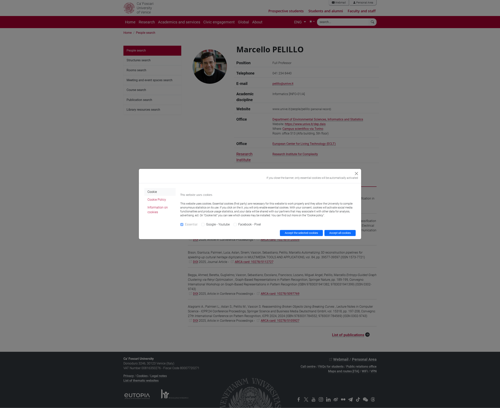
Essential (191, 224)
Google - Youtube (218, 224)
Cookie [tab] (152, 192)
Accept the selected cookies (301, 232)
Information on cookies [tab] (157, 210)
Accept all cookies (340, 232)
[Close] (356, 173)
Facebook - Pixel (249, 224)
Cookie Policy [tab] (156, 199)
